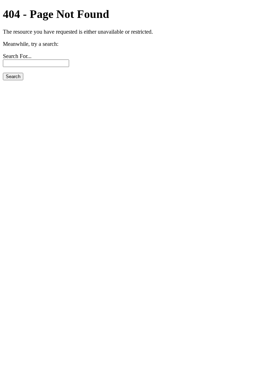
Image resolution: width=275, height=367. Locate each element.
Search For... (17, 56)
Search (13, 76)
